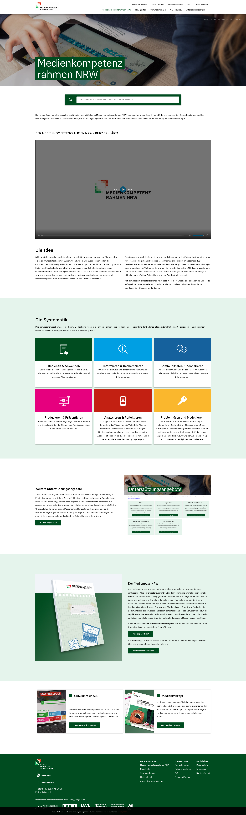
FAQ (188, 4)
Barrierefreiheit (203, 773)
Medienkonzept (157, 4)
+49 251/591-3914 (52, 788)
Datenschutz (202, 765)
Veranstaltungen (158, 9)
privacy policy (122, 812)
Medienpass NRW (140, 633)
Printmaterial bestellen (143, 650)
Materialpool (176, 9)
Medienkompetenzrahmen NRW (116, 9)
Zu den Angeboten (48, 522)
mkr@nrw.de (46, 792)
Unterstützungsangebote (197, 9)
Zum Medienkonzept (170, 725)
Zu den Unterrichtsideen (84, 725)
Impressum (201, 769)
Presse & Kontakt (201, 4)
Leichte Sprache (140, 4)
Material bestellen (175, 4)
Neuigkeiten (140, 9)
